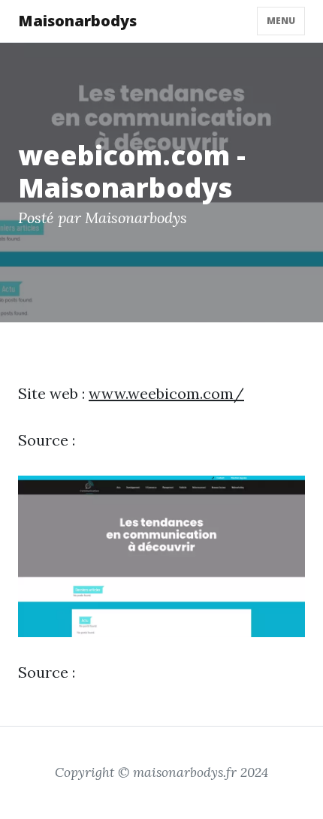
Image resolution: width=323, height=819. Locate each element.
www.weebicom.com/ (166, 393)
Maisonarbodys (77, 21)
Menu (281, 20)
